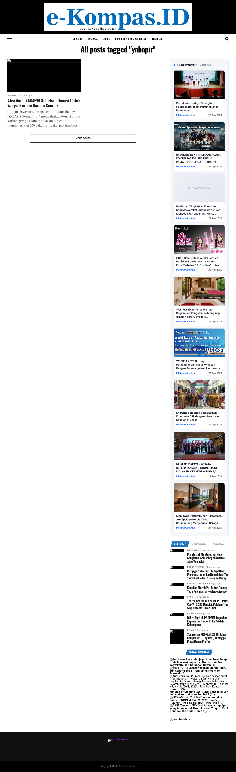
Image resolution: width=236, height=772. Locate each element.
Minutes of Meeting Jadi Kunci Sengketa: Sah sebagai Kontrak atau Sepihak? (199, 693)
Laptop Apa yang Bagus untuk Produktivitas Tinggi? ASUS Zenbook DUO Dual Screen (199, 708)
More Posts (83, 138)
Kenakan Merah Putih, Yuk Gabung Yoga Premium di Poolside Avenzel (198, 670)
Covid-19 (77, 39)
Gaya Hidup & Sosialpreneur (131, 39)
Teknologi (157, 39)
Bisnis (106, 39)
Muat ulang (205, 65)
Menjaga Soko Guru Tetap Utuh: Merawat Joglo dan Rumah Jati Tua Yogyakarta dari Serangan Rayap (198, 662)
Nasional (93, 39)
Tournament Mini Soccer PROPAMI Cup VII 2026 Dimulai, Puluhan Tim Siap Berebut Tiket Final (196, 700)
